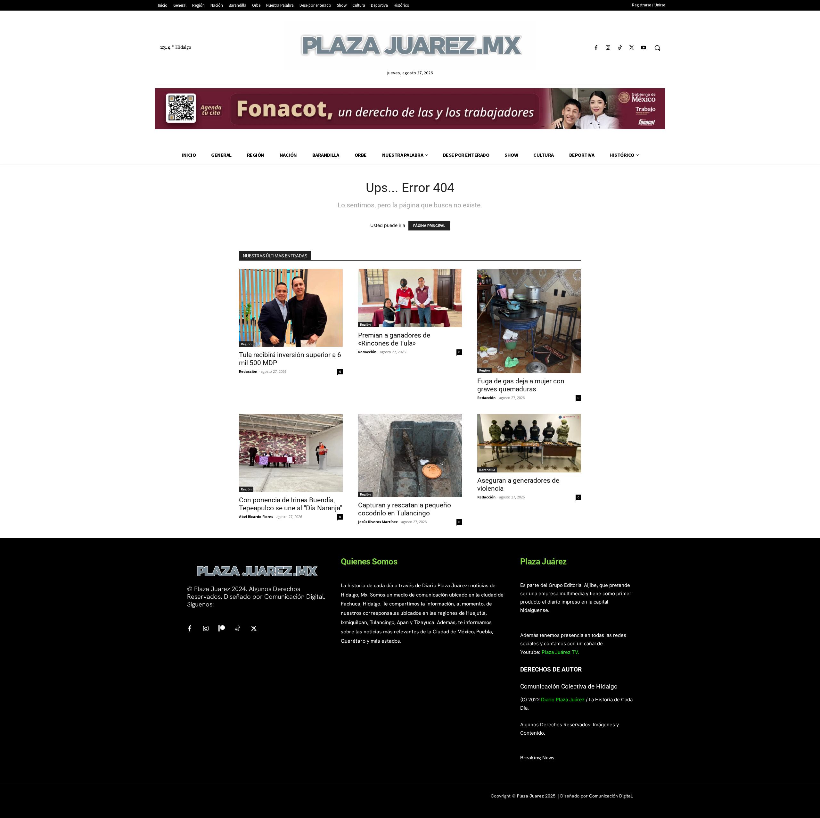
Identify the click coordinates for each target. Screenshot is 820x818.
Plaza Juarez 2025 (536, 796)
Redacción (248, 371)
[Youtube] (643, 48)
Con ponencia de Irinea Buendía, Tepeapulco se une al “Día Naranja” (290, 504)
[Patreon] (221, 628)
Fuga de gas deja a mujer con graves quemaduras (520, 385)
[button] (657, 47)
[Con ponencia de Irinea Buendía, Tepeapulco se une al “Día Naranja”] (291, 453)
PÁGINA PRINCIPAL (429, 225)
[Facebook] (596, 48)
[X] (631, 48)
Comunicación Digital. (611, 796)
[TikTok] (619, 48)
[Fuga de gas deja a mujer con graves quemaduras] (529, 321)
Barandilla (487, 469)
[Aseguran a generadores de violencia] (529, 443)
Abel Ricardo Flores (256, 516)
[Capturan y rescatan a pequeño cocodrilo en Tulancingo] (410, 455)
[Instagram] (607, 48)
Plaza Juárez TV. (560, 652)
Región (246, 344)
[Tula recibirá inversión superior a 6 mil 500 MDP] (291, 308)
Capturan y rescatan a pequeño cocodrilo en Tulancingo (404, 509)
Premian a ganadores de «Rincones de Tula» (394, 339)
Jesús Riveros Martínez (378, 521)
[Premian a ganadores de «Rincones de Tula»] (410, 298)
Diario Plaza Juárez (563, 700)
